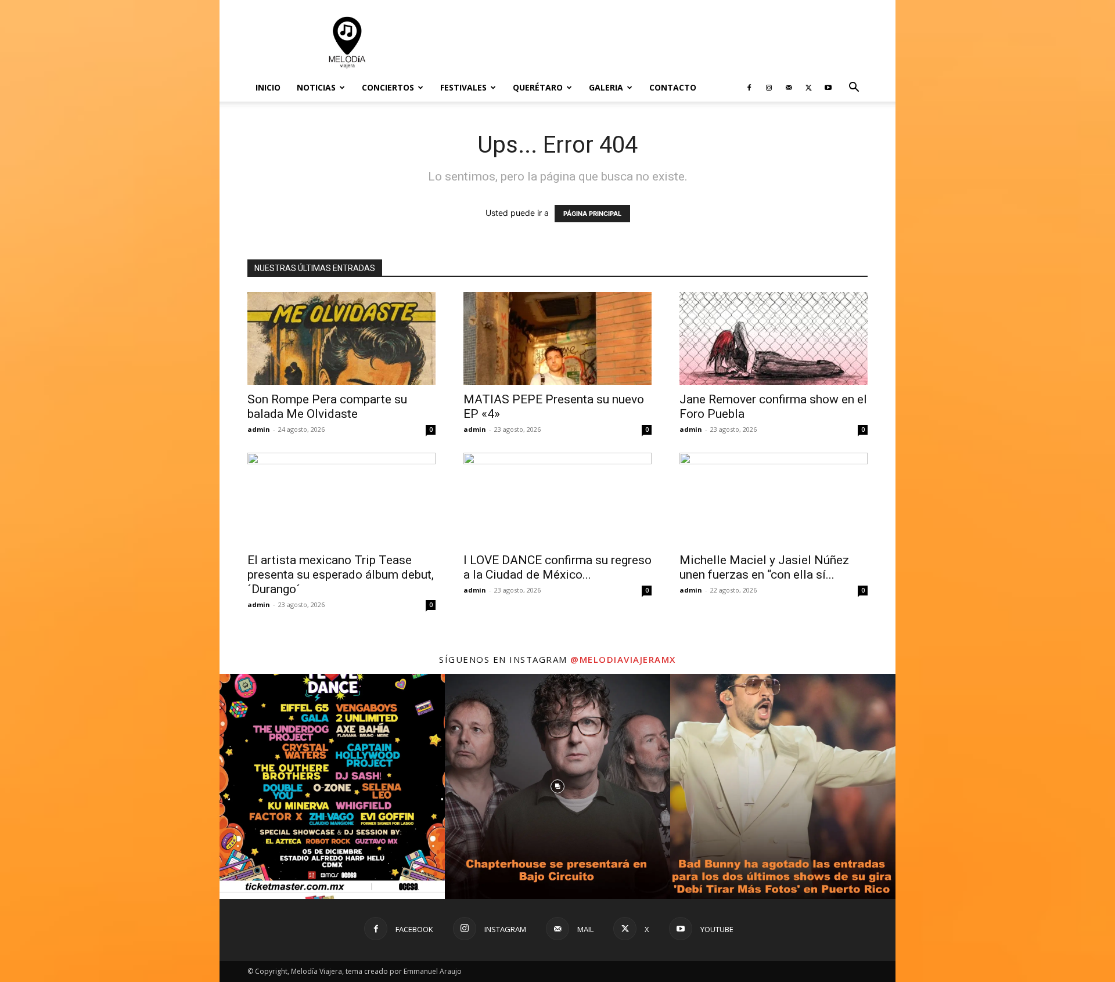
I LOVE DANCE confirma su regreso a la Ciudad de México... (557, 567)
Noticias (316, 87)
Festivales (463, 87)
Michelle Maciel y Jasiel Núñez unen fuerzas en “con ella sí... (764, 567)
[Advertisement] (656, 42)
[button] (854, 88)
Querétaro (538, 87)
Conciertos (388, 87)
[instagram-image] (332, 786)
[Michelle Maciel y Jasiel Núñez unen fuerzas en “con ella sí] (773, 499)
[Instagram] (769, 88)
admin (258, 429)
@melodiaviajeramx (623, 659)
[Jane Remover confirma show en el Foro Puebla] (773, 338)
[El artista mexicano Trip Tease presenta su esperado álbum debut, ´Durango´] (341, 499)
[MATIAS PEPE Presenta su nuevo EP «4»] (557, 338)
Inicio (268, 87)
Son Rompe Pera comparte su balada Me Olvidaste (327, 406)
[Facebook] (749, 88)
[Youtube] (828, 88)
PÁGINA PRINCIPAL (592, 214)
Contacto (672, 87)
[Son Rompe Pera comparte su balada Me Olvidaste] (341, 338)
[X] (808, 88)
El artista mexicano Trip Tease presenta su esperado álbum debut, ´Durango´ (340, 574)
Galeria (606, 87)
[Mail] (788, 88)
